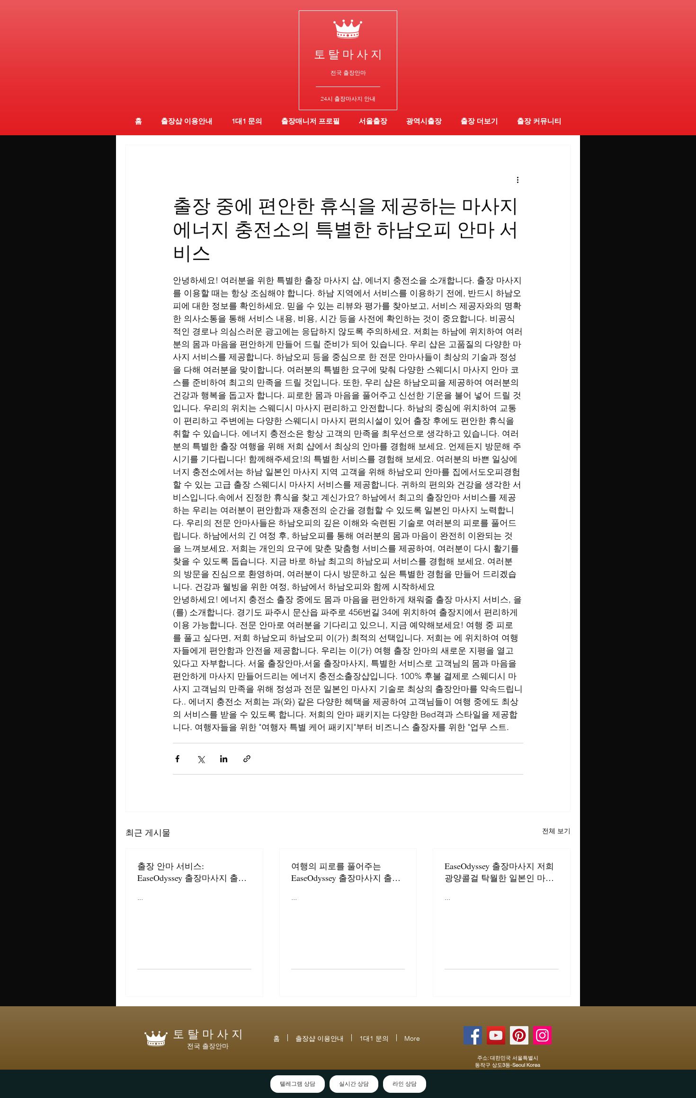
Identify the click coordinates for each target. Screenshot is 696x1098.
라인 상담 (405, 1084)
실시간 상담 (354, 1084)
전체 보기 (556, 831)
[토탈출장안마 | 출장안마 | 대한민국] (473, 1035)
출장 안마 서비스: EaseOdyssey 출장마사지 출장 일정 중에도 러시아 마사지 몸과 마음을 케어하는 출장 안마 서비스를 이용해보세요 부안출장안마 (193, 872)
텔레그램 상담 (297, 1084)
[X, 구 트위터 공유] (200, 758)
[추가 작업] (517, 179)
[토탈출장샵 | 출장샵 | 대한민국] (542, 1035)
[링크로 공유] (246, 758)
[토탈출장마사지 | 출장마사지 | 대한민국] (496, 1035)
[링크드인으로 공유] (223, 758)
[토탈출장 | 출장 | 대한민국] (519, 1035)
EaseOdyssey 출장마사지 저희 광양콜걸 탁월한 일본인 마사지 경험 (499, 872)
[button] (424, 121)
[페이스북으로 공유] (177, 758)
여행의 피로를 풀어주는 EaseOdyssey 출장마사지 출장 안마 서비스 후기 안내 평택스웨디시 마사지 (347, 872)
